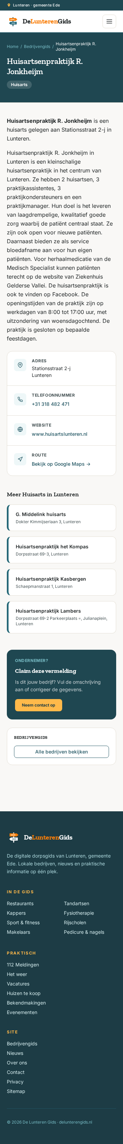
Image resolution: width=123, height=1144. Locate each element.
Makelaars (18, 932)
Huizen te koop (24, 993)
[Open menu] (109, 21)
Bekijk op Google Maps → (61, 464)
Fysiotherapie (79, 913)
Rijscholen (75, 922)
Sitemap (16, 1091)
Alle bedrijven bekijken (61, 752)
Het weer (17, 974)
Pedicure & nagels (84, 932)
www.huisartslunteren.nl (59, 434)
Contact (16, 1072)
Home (12, 46)
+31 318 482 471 (50, 404)
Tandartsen (76, 903)
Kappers (16, 913)
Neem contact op (38, 705)
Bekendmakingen (26, 1003)
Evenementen (22, 1012)
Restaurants (20, 903)
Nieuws (15, 1053)
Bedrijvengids (37, 46)
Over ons (17, 1062)
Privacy (15, 1081)
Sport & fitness (23, 922)
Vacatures (18, 984)
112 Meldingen (23, 964)
